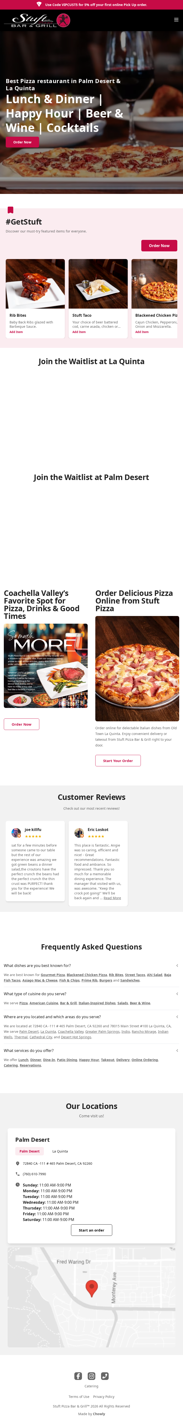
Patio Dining (67, 1059)
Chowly (99, 1414)
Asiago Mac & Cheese (39, 980)
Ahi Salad (154, 974)
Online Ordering (145, 1059)
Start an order (91, 1230)
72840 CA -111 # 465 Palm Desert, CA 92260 (57, 1163)
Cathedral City (41, 1037)
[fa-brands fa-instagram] (91, 1376)
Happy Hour (89, 1059)
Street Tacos (135, 974)
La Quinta (48, 1031)
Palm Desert (29, 1031)
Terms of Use (79, 1396)
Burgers (105, 980)
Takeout (107, 1059)
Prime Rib (89, 980)
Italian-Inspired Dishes (97, 1003)
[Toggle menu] (176, 20)
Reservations (30, 1065)
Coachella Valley (70, 1031)
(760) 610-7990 (34, 1174)
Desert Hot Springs (76, 1037)
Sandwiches (130, 980)
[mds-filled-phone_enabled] (105, 1376)
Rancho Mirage (144, 1031)
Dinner (35, 1059)
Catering (11, 1065)
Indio (126, 1031)
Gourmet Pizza (53, 974)
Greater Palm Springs (102, 1031)
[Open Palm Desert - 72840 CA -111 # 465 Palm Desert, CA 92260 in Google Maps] (91, 1297)
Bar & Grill (68, 1003)
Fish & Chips (69, 980)
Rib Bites (116, 974)
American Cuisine (44, 1003)
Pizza (23, 1003)
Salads (122, 1003)
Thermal (21, 1037)
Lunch (23, 1059)
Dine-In (49, 1059)
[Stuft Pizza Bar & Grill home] (37, 20)
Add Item (16, 332)
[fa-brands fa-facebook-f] (78, 1376)
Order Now (159, 245)
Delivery (123, 1059)
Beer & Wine (140, 1003)
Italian (145, 728)
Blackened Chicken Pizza (87, 974)
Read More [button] (112, 898)
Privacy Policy (103, 1396)
